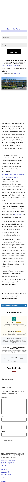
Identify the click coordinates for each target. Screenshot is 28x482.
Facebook (3, 478)
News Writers (5, 472)
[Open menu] (14, 31)
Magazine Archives (6, 464)
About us (3, 465)
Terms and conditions (7, 462)
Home (3, 65)
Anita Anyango (16, 73)
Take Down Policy (6, 474)
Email (3, 424)
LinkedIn (3, 481)
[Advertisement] (14, 14)
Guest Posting (5, 471)
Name (3, 416)
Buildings (9, 65)
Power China (18, 214)
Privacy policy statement (8, 461)
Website (3, 431)
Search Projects (14, 52)
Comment (4, 397)
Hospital (16, 65)
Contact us (4, 469)
